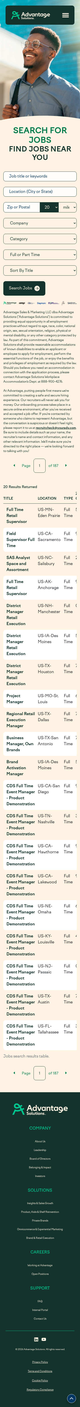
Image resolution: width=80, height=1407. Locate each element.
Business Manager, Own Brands (20, 743)
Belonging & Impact (40, 1167)
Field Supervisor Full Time (20, 539)
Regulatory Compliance (40, 1389)
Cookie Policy (40, 1380)
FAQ (40, 1301)
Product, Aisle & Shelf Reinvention (40, 1212)
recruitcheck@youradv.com (56, 428)
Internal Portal (40, 1310)
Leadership (40, 1150)
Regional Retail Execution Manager (20, 719)
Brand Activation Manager (16, 767)
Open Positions (40, 1274)
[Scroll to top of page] (71, 1398)
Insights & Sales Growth (40, 1203)
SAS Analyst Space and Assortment (18, 563)
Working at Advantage (40, 1265)
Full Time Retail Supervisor (16, 515)
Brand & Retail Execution (40, 1238)
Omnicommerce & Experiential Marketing (40, 1229)
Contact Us (40, 1318)
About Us (40, 1141)
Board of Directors (40, 1158)
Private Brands (40, 1220)
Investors (40, 1176)
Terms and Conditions (40, 1371)
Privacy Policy (40, 1362)
